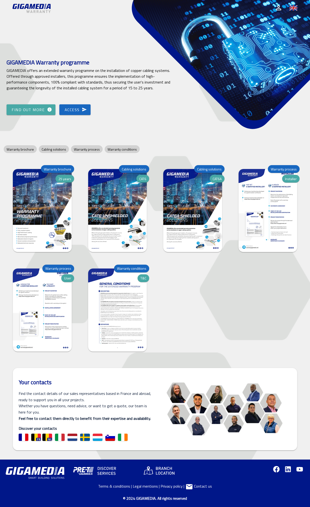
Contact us (202, 486)
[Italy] (60, 437)
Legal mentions (145, 486)
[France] (23, 437)
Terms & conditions (114, 486)
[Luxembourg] (97, 437)
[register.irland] (123, 437)
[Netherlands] (72, 437)
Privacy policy (172, 486)
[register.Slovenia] (110, 437)
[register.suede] (85, 437)
